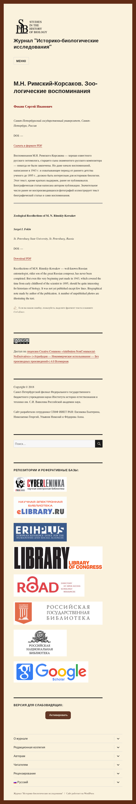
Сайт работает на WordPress (80, 793)
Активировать (58, 714)
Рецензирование (25, 773)
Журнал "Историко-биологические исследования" (56, 43)
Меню (21, 61)
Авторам (19, 756)
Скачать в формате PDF (28, 145)
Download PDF (22, 258)
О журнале (21, 738)
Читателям (21, 765)
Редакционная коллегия (29, 747)
